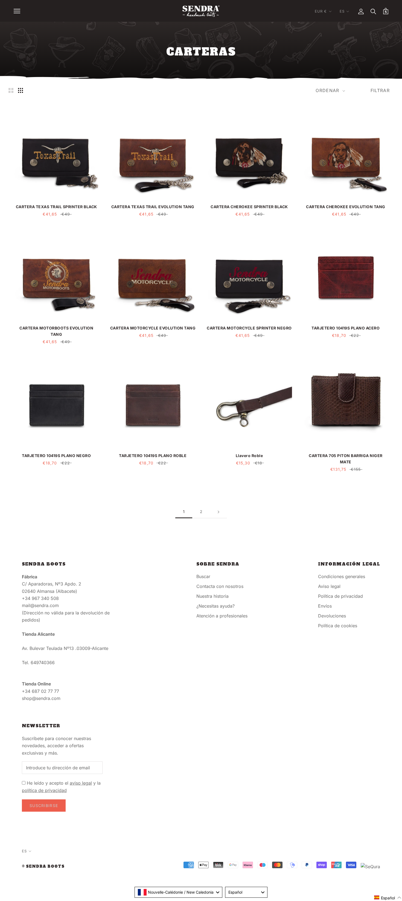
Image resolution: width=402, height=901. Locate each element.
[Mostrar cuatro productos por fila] (20, 90)
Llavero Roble (249, 455)
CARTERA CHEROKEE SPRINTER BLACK (249, 206)
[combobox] (178, 892)
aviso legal (81, 783)
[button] (388, 897)
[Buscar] (373, 11)
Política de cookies (337, 625)
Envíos (325, 606)
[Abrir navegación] (17, 10)
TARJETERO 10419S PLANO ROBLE (153, 455)
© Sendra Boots (43, 866)
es (342, 11)
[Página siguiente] (218, 511)
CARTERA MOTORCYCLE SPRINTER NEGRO (249, 328)
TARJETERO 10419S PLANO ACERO (345, 328)
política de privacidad (44, 790)
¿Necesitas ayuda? (215, 606)
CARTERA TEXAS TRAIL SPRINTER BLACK (56, 206)
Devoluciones (332, 616)
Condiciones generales (341, 576)
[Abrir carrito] (385, 11)
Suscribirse (44, 805)
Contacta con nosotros (219, 586)
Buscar (203, 576)
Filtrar (380, 90)
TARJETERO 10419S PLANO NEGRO (56, 455)
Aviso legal (329, 586)
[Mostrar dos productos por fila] (10, 90)
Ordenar (328, 90)
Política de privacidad (340, 596)
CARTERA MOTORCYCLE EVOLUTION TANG (153, 328)
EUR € (321, 11)
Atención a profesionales (221, 616)
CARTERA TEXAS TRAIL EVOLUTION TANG (152, 206)
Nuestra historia (212, 596)
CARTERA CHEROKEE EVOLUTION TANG (345, 206)
